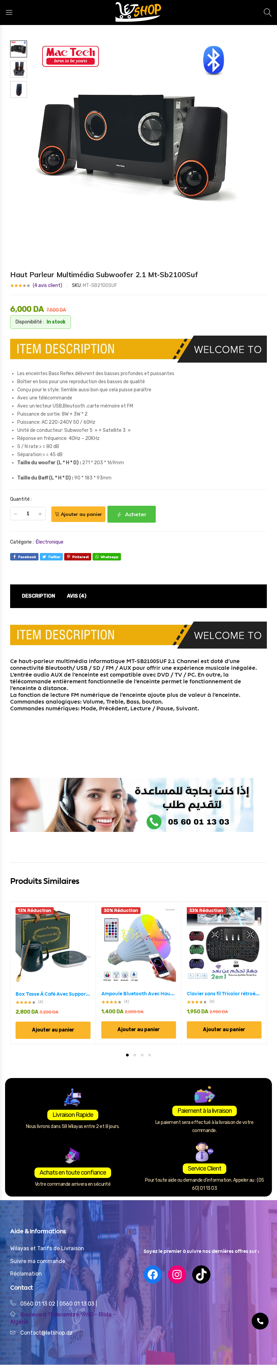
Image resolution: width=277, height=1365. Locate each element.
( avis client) (47, 285)
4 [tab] (149, 1055)
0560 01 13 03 (77, 1304)
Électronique (50, 542)
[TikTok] (201, 1274)
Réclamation (26, 1273)
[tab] (38, 596)
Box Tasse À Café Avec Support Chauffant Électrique (53, 994)
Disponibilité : (30, 322)
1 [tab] (127, 1055)
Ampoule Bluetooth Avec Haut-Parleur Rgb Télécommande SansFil (138, 993)
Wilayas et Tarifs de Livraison (47, 1248)
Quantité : (21, 499)
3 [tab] (142, 1055)
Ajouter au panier (81, 514)
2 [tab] (134, 1055)
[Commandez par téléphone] (260, 1321)
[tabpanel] (53, 973)
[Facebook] (153, 1274)
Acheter (135, 514)
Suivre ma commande (37, 1261)
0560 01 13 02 (37, 1304)
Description (38, 596)
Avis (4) (76, 596)
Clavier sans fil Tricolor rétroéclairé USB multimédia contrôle (224, 993)
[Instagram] (177, 1274)
